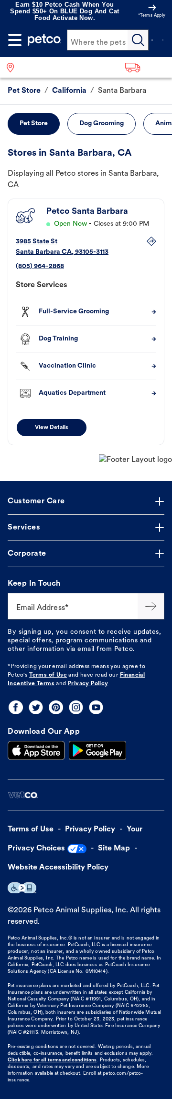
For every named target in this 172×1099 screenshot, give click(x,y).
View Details (51, 427)
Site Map (114, 848)
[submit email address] (151, 606)
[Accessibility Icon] (22, 887)
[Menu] (15, 40)
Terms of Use (48, 675)
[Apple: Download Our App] (36, 750)
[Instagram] (76, 707)
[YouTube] (96, 707)
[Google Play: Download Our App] (97, 750)
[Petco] (44, 40)
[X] (36, 707)
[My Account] (152, 40)
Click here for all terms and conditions (52, 1060)
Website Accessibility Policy (58, 867)
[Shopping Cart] (163, 40)
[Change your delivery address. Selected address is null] (145, 67)
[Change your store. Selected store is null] (14, 67)
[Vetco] (23, 794)
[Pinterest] (56, 707)
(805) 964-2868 (40, 266)
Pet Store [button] (34, 123)
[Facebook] (16, 707)
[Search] (138, 40)
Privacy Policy (88, 684)
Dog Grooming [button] (101, 123)
